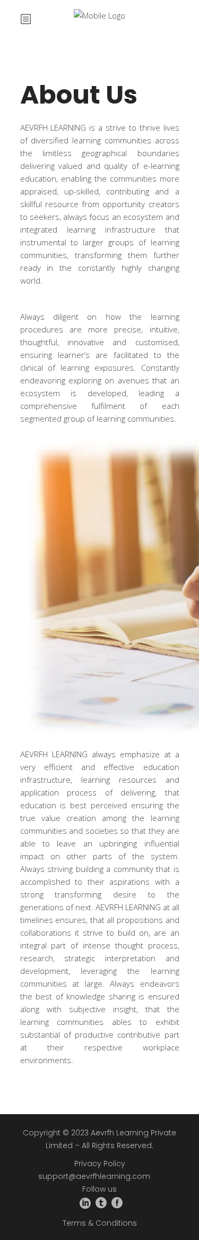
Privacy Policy (99, 1163)
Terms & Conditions (100, 1223)
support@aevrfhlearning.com (94, 1176)
